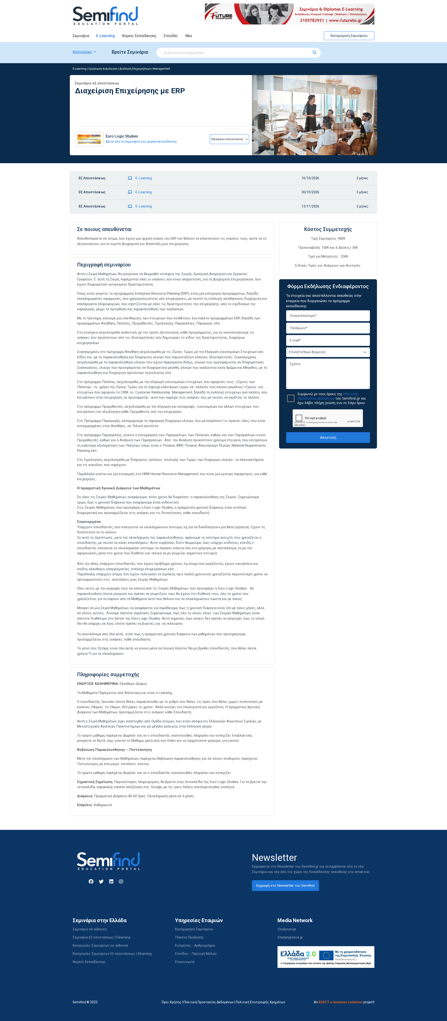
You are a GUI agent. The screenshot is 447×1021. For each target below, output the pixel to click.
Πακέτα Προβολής (189, 937)
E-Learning (105, 36)
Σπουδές (171, 36)
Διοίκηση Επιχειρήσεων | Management (144, 68)
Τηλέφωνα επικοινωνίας (227, 139)
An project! (344, 1002)
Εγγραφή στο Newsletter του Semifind (285, 885)
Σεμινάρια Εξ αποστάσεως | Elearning (101, 937)
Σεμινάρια (81, 36)
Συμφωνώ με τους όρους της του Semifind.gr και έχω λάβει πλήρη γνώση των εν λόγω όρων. (332, 398)
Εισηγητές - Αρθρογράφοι (195, 945)
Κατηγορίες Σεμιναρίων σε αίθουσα (100, 945)
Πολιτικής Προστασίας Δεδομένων (328, 396)
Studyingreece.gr (290, 937)
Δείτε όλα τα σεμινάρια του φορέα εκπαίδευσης (141, 141)
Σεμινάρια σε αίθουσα (90, 929)
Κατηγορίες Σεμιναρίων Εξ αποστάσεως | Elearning (112, 954)
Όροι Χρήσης (171, 1002)
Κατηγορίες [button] (83, 52)
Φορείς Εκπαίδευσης (139, 36)
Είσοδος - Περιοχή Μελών (196, 954)
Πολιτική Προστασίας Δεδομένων (208, 1002)
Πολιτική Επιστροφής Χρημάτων (260, 1002)
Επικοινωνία (184, 962)
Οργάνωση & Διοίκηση (102, 68)
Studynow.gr (287, 929)
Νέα (188, 36)
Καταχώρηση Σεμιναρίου (349, 36)
